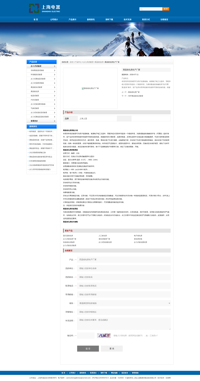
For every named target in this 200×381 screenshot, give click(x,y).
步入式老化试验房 (69, 245)
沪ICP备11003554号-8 (100, 378)
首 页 (36, 19)
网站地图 (114, 373)
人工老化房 (103, 236)
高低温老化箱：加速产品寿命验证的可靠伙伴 (45, 140)
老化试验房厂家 (104, 239)
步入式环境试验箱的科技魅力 (40, 169)
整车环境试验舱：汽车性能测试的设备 (43, 144)
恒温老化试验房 (69, 242)
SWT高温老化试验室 (135, 96)
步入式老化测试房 (140, 242)
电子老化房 (138, 236)
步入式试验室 (88, 62)
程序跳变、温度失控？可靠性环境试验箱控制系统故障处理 (50, 131)
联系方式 (146, 19)
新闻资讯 (91, 19)
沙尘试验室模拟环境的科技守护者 (41, 165)
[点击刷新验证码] (104, 335)
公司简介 (54, 19)
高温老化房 (99, 62)
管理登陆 (135, 373)
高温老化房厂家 (134, 92)
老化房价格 (138, 239)
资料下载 (109, 19)
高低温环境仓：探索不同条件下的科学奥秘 (44, 148)
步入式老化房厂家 (69, 239)
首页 (72, 62)
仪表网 (168, 378)
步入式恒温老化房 (105, 242)
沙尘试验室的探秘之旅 (37, 152)
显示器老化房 (68, 236)
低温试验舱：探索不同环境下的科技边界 (44, 136)
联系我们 (93, 373)
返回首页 (124, 373)
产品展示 (72, 19)
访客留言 (164, 19)
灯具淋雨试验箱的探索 (37, 161)
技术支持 (127, 19)
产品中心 (78, 62)
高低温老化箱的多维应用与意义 (40, 157)
